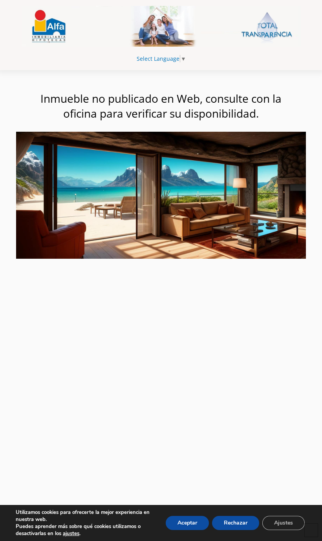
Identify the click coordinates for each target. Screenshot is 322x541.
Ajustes (283, 522)
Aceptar (187, 522)
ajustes (71, 533)
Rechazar (235, 522)
